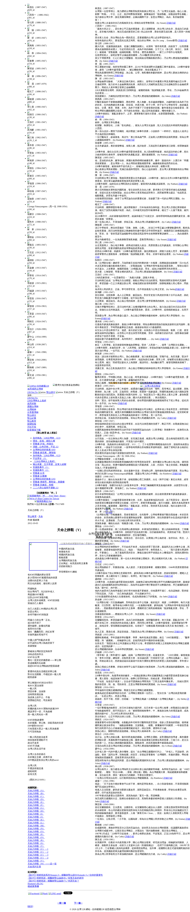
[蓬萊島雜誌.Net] (43, 501)
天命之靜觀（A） (36, 790)
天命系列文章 (34, 866)
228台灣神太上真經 (36, 400)
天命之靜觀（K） (36, 820)
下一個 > (78, 903)
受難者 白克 (39, 473)
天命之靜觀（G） (36, 808)
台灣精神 (31, 409)
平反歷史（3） (40, 458)
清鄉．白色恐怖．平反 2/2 (45, 447)
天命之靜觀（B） (36, 793)
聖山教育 (31, 421)
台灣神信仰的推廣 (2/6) (44, 479)
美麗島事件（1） (41, 467)
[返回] (30, 906)
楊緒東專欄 (33, 886)
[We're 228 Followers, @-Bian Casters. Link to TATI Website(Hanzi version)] (43, 498)
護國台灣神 (32, 406)
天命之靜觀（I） (36, 814)
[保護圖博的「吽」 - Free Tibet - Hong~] (46, 496)
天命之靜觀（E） (36, 802)
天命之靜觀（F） (36, 805)
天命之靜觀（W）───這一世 (42, 864)
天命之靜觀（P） (36, 834)
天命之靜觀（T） (36, 846)
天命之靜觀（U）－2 (38, 852)
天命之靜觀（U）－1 (38, 849)
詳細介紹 (171, 23)
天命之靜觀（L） (36, 823)
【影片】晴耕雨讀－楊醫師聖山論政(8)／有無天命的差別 (56, 878)
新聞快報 (31, 424)
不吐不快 (31, 427)
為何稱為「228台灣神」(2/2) (46, 438)
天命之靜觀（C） (36, 796)
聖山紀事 (31, 418)
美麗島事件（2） (41, 470)
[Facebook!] (34, 893)
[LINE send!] (55, 893)
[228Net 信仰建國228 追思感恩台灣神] (38, 389)
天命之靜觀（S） (36, 843)
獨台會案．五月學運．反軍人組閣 (49, 464)
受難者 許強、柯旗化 (43, 444)
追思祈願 (31, 403)
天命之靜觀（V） (36, 861)
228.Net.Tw (32, 392)
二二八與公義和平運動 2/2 (45, 488)
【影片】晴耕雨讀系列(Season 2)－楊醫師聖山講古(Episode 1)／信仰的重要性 (65, 875)
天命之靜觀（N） (36, 828)
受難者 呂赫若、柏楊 (43, 485)
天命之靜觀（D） (36, 799)
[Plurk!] (44, 893)
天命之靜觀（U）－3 (38, 855)
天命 (40, 516)
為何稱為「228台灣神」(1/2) (46, 455)
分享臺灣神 (32, 412)
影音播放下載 (34, 430)
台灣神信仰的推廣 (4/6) (44, 449)
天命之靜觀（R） (36, 840)
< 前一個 (61, 903)
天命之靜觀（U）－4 (38, 858)
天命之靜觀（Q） (36, 837)
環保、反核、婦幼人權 (44, 441)
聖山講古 (50, 392)
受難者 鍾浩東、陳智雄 (44, 452)
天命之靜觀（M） (36, 825)
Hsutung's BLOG (35, 883)
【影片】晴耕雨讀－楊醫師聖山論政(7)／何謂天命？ (53, 881)
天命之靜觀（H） (36, 811)
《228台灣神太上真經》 (44, 461)
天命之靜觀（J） (36, 817)
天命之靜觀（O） (36, 831)
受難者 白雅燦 (40, 476)
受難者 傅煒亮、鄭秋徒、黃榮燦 (49, 482)
